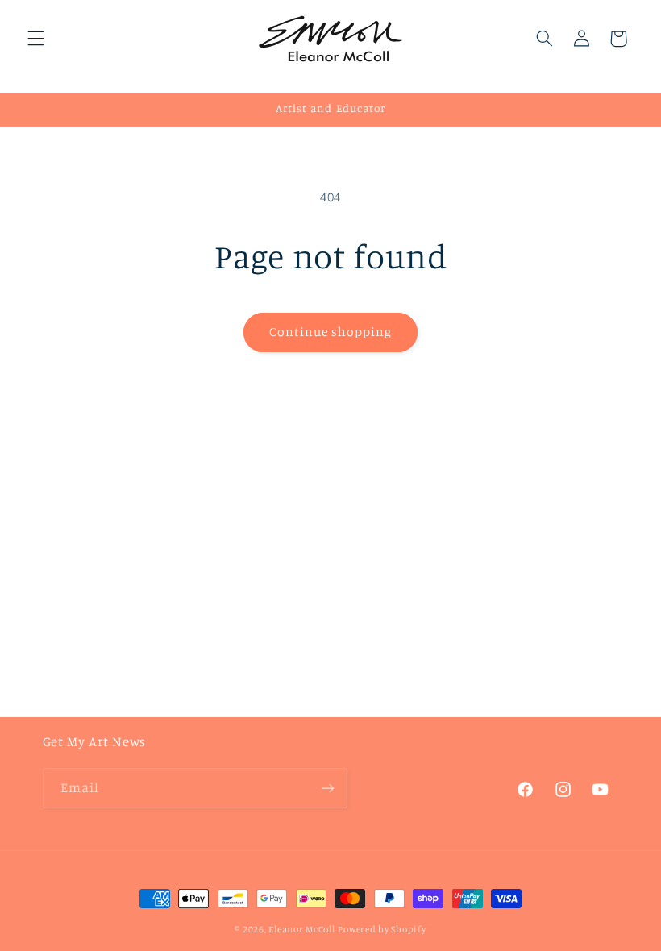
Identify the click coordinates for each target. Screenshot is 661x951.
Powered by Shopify (382, 929)
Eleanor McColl (301, 929)
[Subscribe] (327, 788)
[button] (35, 38)
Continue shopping (331, 331)
